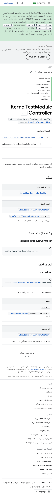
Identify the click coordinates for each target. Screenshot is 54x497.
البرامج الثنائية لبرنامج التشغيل (42, 408)
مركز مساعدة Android (44, 453)
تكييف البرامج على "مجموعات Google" (39, 443)
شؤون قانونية (25, 482)
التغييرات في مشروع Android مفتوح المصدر (35, 34)
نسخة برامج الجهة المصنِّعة (44, 404)
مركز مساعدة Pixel (46, 457)
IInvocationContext (30, 216)
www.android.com (44, 461)
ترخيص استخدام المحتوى (36, 369)
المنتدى (34, 482)
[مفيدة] (35, 72)
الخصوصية (6, 482)
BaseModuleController (39, 122)
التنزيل (50, 396)
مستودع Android (46, 388)
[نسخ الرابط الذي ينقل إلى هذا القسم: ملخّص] (41, 177)
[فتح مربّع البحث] (22, 3)
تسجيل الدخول (8, 3)
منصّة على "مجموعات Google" (41, 435)
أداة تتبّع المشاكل (47, 473)
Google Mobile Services (42, 465)
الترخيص (15, 482)
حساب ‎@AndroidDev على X (42, 423)
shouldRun (15, 216)
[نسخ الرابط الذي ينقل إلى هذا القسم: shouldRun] (37, 272)
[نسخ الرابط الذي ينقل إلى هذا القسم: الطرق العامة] (35, 264)
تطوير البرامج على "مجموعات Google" (39, 439)
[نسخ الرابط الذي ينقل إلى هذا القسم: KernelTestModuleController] (16, 241)
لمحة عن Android (45, 482)
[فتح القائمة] (48, 3)
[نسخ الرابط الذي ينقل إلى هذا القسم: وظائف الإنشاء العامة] (26, 233)
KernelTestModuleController (33, 193)
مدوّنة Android (46, 427)
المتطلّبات (49, 392)
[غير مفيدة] (31, 72)
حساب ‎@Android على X (43, 419)
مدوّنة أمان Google (45, 431)
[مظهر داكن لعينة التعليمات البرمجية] (50, 248)
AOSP (50, 67)
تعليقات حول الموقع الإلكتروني (40, 486)
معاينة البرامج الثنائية (45, 400)
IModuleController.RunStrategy (34, 210)
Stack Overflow (46, 469)
